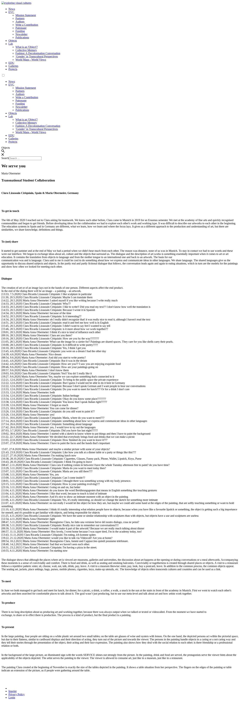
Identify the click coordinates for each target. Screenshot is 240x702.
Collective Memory (26, 50)
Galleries (13, 65)
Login (11, 697)
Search (5, 158)
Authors (19, 21)
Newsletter (21, 34)
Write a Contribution (26, 24)
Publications (22, 37)
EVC (11, 12)
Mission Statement (25, 15)
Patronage (21, 27)
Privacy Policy (16, 694)
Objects (12, 40)
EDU (11, 62)
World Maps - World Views (30, 59)
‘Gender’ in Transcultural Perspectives (36, 56)
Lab (10, 43)
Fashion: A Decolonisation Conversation (37, 53)
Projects (12, 69)
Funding (20, 31)
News (11, 8)
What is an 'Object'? (26, 46)
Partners (19, 18)
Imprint (12, 691)
